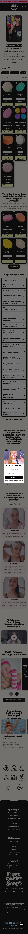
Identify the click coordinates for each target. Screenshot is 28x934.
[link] (14, 457)
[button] (21, 924)
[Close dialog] (21, 453)
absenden (14, 477)
